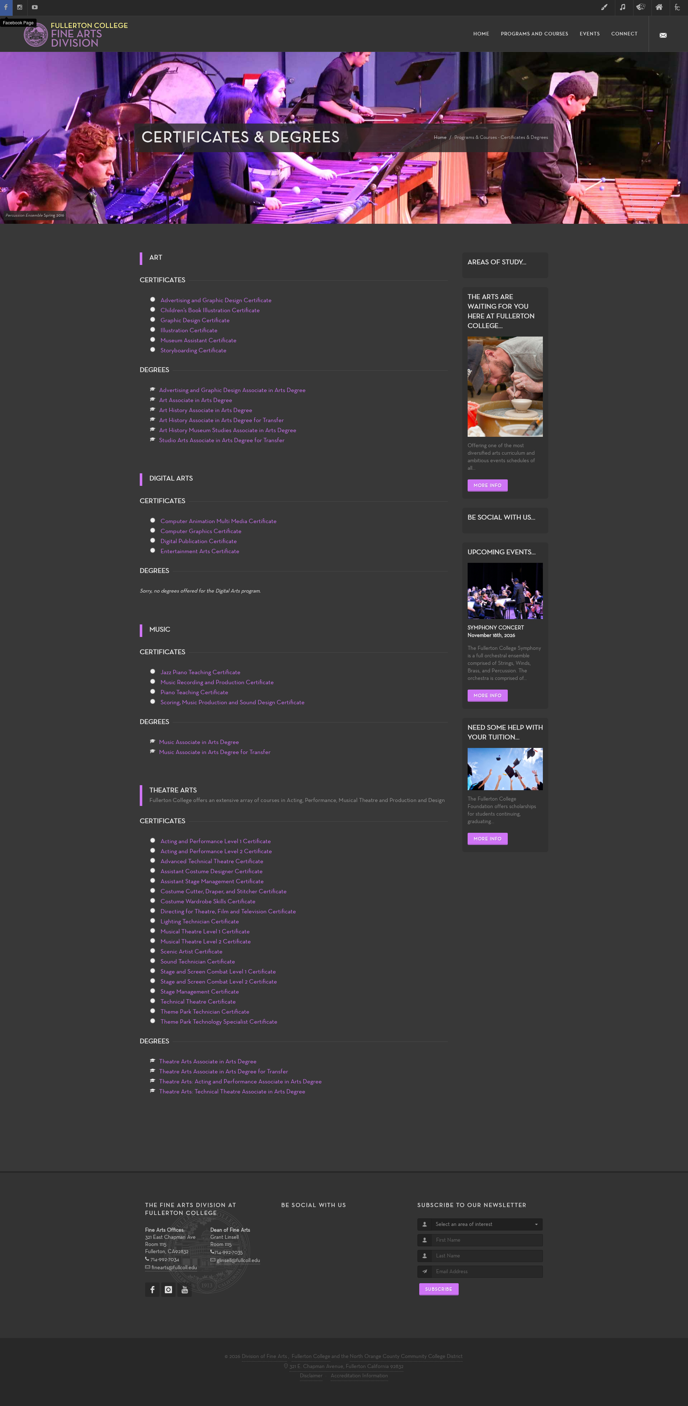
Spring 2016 (34, 215)
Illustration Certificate (189, 330)
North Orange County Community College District (406, 1356)
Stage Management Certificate (200, 992)
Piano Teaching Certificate (194, 692)
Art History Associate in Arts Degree (205, 410)
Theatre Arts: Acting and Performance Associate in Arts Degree (240, 1081)
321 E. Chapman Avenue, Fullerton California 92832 (346, 1366)
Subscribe (439, 1289)
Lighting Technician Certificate (200, 921)
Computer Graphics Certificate (201, 531)
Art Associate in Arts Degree (195, 400)
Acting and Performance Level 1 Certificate (216, 841)
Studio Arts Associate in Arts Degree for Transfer (222, 440)
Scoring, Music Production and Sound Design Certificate (233, 702)
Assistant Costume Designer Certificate (212, 871)
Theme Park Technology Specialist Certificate (219, 1022)
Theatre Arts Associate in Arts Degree (208, 1061)
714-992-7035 (228, 1252)
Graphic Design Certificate (195, 320)
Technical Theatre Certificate (198, 1002)
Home (440, 137)
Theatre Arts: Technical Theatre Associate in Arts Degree (232, 1092)
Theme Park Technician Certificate (205, 1012)
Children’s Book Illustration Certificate (210, 310)
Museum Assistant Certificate (198, 340)
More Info (488, 485)
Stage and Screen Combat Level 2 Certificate (219, 982)
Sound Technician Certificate (198, 962)
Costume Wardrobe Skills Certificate (208, 901)
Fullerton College (311, 1356)
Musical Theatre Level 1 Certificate (205, 931)
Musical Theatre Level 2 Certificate (206, 941)
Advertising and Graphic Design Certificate (216, 300)
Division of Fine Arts (264, 1356)
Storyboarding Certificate (193, 350)
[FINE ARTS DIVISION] (661, 8)
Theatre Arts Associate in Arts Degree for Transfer (223, 1071)
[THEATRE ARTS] (642, 8)
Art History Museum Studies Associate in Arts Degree (227, 430)
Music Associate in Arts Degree (199, 742)
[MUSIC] (624, 8)
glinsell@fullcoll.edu (237, 1260)
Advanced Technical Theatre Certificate (212, 861)
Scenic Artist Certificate (192, 952)
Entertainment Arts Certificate (200, 551)
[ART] (606, 8)
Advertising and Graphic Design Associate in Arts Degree (232, 390)
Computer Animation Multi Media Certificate (219, 521)
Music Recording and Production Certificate (217, 682)
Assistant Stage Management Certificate (212, 881)
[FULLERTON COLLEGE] (679, 8)
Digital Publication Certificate (199, 541)
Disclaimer (311, 1375)
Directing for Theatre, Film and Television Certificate (228, 911)
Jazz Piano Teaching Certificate (200, 672)
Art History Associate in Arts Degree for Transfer (221, 420)
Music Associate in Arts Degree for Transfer (215, 752)
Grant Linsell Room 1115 (230, 1237)
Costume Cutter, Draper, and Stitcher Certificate (224, 891)
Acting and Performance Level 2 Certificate (216, 851)
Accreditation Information (359, 1375)
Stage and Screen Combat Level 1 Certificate (218, 972)
